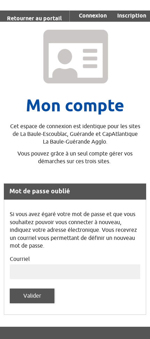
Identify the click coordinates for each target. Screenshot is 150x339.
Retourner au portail (34, 18)
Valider (32, 295)
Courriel (20, 259)
